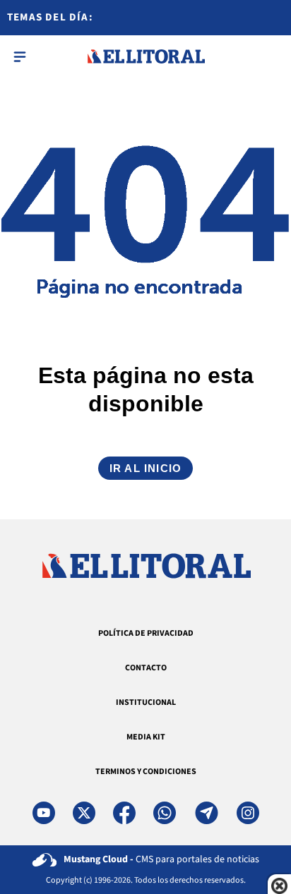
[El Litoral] (146, 56)
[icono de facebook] (124, 813)
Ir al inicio (145, 468)
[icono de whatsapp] (164, 813)
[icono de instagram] (248, 813)
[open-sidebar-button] (19, 56)
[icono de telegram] (206, 813)
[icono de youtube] (43, 813)
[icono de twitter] (84, 813)
